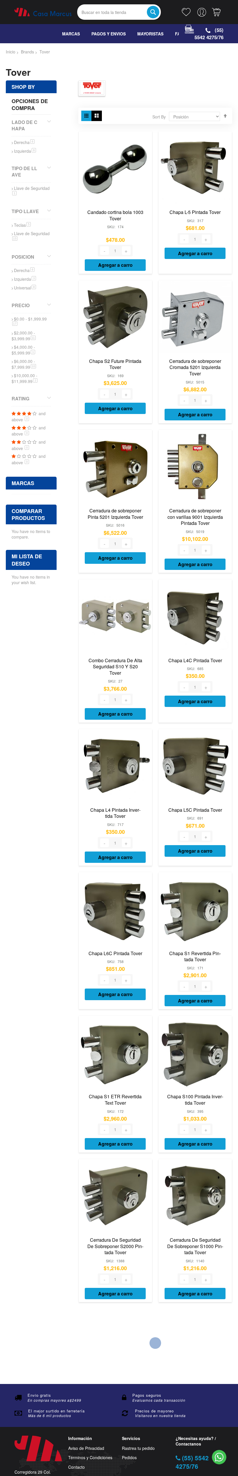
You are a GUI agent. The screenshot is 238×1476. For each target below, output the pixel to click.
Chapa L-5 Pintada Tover (195, 212)
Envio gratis (39, 1395)
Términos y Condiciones (90, 1457)
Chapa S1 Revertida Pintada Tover (195, 956)
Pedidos (129, 1457)
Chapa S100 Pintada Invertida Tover (195, 1099)
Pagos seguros (146, 1395)
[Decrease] (104, 250)
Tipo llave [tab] (25, 211)
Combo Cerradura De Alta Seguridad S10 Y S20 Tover (115, 666)
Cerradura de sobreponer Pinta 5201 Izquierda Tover (115, 513)
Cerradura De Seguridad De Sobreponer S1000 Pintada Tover (195, 1246)
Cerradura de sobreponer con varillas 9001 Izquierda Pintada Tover (195, 516)
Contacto (76, 1467)
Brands (27, 52)
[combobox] (119, 12)
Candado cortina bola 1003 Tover (115, 215)
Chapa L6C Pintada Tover (115, 953)
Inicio (10, 52)
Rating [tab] (20, 398)
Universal (25, 288)
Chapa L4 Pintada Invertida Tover (115, 813)
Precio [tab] (21, 305)
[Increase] (126, 250)
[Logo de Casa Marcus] (43, 12)
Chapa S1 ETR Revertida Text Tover (115, 1099)
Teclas (22, 225)
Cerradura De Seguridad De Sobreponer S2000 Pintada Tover (115, 1246)
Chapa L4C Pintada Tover (195, 660)
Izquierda (25, 151)
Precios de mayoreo (154, 1411)
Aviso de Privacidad (86, 1448)
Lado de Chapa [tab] (24, 125)
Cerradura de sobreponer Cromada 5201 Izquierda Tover (195, 367)
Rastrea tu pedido (138, 1448)
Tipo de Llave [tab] (24, 171)
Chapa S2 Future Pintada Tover (115, 364)
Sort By (159, 117)
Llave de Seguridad (32, 190)
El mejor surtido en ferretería (56, 1411)
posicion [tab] (23, 256)
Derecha (24, 142)
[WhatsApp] (219, 1457)
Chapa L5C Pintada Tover (195, 810)
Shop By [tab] (23, 87)
